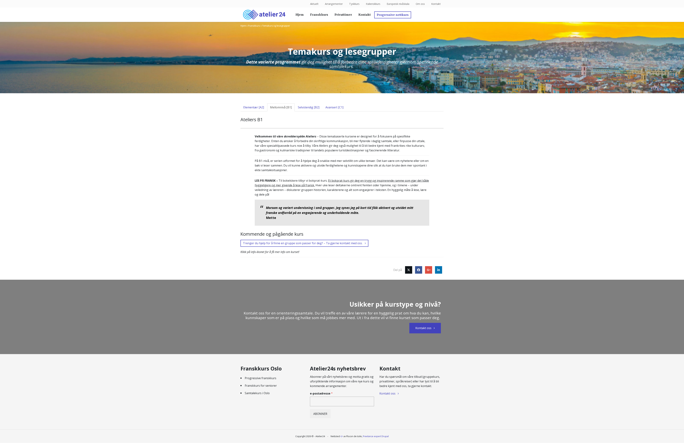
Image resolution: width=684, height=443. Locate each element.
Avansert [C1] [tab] (334, 107)
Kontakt (436, 4)
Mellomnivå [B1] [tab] (281, 107)
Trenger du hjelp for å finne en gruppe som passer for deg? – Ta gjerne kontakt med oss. (302, 243)
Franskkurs (319, 14)
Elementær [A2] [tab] (253, 107)
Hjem (300, 14)
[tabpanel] (342, 194)
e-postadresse (320, 393)
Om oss (420, 4)
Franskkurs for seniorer (261, 386)
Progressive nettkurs (393, 15)
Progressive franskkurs (260, 378)
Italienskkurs (373, 4)
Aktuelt (314, 4)
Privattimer (343, 14)
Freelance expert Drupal (376, 436)
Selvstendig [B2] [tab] (308, 107)
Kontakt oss (423, 328)
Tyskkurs (354, 4)
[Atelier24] (264, 14)
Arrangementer (334, 4)
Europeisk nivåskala (398, 4)
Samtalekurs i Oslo (257, 393)
